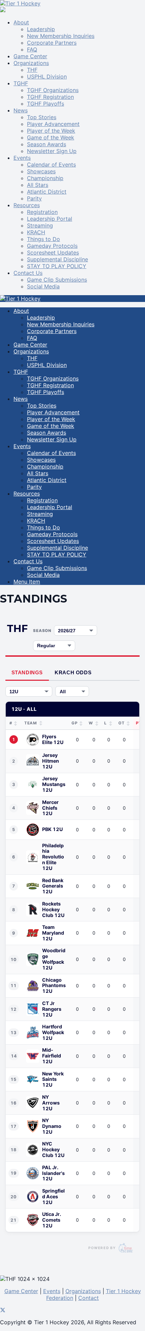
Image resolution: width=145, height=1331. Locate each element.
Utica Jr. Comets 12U (51, 1220)
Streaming (40, 225)
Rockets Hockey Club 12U (53, 909)
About (21, 22)
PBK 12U (52, 829)
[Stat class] (54, 645)
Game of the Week (50, 137)
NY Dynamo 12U (51, 1126)
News (20, 110)
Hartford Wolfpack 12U (53, 1032)
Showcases (41, 171)
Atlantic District (46, 191)
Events (22, 157)
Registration (42, 212)
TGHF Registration (50, 96)
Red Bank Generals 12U (52, 886)
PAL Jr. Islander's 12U (53, 1173)
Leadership (41, 29)
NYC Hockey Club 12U (53, 1149)
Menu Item (26, 581)
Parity (34, 198)
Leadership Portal (49, 218)
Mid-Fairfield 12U (51, 1055)
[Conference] (72, 691)
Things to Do (43, 239)
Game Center (30, 56)
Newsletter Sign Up (52, 151)
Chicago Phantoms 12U (54, 985)
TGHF (20, 83)
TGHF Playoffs (45, 103)
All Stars (37, 184)
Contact (88, 1297)
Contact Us (27, 272)
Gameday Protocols (52, 245)
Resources (26, 205)
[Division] (28, 691)
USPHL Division (47, 76)
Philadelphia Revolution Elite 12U (53, 857)
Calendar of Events (51, 164)
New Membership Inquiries (60, 35)
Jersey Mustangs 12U (53, 784)
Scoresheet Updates (53, 252)
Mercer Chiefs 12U (50, 808)
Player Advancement (53, 124)
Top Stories (41, 117)
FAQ (32, 49)
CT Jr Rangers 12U (51, 1009)
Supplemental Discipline (57, 259)
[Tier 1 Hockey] (20, 3)
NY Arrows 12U (51, 1102)
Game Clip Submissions (57, 279)
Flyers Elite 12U (52, 739)
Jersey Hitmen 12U (50, 760)
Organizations (31, 63)
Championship (45, 178)
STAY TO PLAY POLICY (56, 266)
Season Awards (46, 144)
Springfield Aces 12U (53, 1196)
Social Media (43, 286)
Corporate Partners (52, 42)
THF (32, 69)
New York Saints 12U (53, 1079)
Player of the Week (51, 130)
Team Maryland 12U (53, 932)
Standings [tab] (27, 672)
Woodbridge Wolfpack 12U (53, 959)
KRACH (36, 232)
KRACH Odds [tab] (73, 672)
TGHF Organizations (53, 90)
